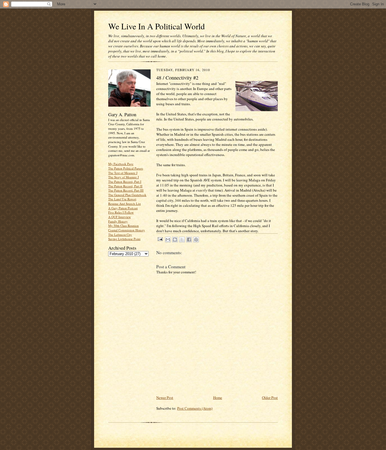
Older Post (270, 397)
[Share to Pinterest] (196, 239)
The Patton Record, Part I (124, 181)
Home (217, 397)
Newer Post (164, 397)
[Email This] (168, 239)
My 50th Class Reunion (123, 225)
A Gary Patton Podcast (123, 208)
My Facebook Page (120, 164)
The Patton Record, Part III (126, 190)
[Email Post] (160, 238)
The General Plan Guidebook (127, 195)
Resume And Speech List (124, 203)
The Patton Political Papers (125, 168)
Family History (118, 221)
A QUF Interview (119, 217)
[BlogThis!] (175, 239)
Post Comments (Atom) (194, 408)
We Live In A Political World (156, 26)
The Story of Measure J (123, 177)
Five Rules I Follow (121, 212)
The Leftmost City (120, 234)
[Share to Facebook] (189, 239)
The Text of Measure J (122, 173)
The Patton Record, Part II (125, 186)
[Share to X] (182, 239)
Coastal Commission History (126, 230)
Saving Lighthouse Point (124, 239)
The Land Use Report (122, 199)
